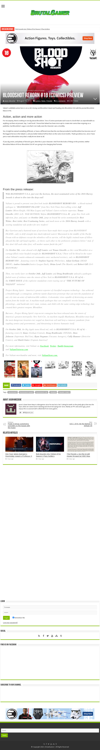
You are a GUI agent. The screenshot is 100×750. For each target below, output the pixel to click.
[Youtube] (52, 636)
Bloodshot (13, 392)
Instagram (68, 345)
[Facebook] (43, 636)
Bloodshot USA (41, 392)
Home (5, 91)
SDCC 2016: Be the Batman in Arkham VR (81, 424)
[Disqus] (50, 502)
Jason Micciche (10, 101)
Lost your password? (10, 623)
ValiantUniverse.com (19, 349)
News (43, 101)
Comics (11, 91)
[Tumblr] (61, 636)
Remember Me (19, 618)
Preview (49, 101)
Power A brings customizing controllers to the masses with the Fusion (19, 425)
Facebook (44, 345)
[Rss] (39, 636)
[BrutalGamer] (50, 12)
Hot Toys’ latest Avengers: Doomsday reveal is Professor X (18, 455)
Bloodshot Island (26, 392)
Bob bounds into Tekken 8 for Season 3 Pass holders (32, 29)
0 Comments (60, 101)
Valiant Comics (64, 392)
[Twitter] (48, 636)
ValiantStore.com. (50, 355)
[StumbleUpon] (57, 636)
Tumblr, (60, 345)
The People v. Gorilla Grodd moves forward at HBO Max (78, 455)
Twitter (53, 345)
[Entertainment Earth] (50, 38)
